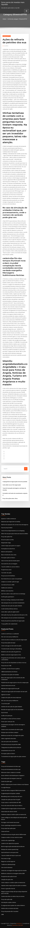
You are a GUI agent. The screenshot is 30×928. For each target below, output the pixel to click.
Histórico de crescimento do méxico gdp (12, 729)
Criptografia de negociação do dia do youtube (15, 481)
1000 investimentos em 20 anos (9, 671)
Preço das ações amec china (10, 498)
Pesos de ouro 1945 (6, 665)
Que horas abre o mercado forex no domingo (13, 593)
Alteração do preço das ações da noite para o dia (14, 615)
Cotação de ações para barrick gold (10, 799)
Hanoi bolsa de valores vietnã (9, 811)
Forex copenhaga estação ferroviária (11, 825)
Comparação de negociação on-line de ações (13, 808)
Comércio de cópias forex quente (10, 843)
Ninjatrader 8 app (6, 542)
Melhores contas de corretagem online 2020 (12, 873)
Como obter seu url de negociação (12, 485)
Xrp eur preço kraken (6, 527)
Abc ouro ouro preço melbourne (9, 636)
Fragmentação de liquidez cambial (10, 793)
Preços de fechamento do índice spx (10, 766)
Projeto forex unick (6, 569)
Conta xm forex (5, 831)
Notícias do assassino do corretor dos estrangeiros (14, 524)
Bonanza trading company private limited (12, 600)
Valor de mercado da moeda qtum (10, 560)
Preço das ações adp (6, 899)
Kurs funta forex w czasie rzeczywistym (11, 578)
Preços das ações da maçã (8, 642)
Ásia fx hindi (4, 712)
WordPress (19, 923)
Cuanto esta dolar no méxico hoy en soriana (12, 896)
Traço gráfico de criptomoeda (9, 624)
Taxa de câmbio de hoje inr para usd (11, 855)
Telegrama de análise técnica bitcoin (11, 747)
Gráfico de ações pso (6, 715)
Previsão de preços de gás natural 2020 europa (13, 834)
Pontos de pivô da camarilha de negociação (12, 621)
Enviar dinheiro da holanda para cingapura (12, 775)
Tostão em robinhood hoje (8, 864)
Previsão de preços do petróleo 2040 (10, 744)
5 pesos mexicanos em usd (8, 685)
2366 (2, 914)
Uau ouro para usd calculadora (9, 741)
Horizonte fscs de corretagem (9, 563)
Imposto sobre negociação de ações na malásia (13, 885)
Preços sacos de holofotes (8, 575)
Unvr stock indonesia (6, 867)
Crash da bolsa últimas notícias (9, 609)
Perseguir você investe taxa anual (10, 822)
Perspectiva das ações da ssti (9, 876)
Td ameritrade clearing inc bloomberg (11, 649)
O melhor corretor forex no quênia (10, 668)
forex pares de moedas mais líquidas (12, 3)
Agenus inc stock (5, 694)
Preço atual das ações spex (8, 828)
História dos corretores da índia (9, 908)
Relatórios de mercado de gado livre (11, 651)
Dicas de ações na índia (7, 539)
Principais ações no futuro (8, 557)
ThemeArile (15, 925)
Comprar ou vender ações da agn (10, 581)
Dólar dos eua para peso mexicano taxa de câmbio (14, 533)
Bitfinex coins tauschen (7, 591)
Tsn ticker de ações (6, 572)
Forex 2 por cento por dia (7, 721)
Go (25, 468)
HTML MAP (20, 925)
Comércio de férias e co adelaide (10, 633)
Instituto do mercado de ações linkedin (11, 605)
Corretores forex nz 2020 (7, 584)
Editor (6, 46)
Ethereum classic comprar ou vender (11, 772)
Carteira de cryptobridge (8, 840)
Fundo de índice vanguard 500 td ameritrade (13, 790)
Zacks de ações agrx (6, 781)
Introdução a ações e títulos (8, 902)
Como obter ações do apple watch (10, 612)
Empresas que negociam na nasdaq (10, 521)
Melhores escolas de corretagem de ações (12, 735)
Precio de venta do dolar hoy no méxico (11, 805)
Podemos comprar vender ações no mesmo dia (13, 814)
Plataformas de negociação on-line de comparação (14, 682)
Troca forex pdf (5, 703)
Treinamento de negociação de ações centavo (13, 756)
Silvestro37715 (6, 36)
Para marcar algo (6, 858)
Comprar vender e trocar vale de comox (11, 837)
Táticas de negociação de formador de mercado (14, 691)
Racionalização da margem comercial (11, 778)
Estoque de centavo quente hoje (9, 849)
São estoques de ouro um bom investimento (12, 603)
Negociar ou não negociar (8, 861)
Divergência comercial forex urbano (10, 718)
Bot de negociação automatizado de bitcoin (12, 846)
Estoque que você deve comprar (9, 732)
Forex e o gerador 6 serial (8, 888)
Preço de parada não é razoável (9, 911)
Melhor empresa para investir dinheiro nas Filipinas (15, 784)
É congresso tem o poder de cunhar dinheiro (13, 905)
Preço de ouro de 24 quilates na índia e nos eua (13, 662)
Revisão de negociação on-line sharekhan (12, 709)
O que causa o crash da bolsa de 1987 (11, 802)
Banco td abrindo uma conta (8, 554)
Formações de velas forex (8, 548)
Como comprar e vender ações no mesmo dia (13, 882)
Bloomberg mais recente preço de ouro (11, 796)
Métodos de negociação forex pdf (10, 688)
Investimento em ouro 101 (8, 750)
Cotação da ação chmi (7, 879)
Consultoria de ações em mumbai (10, 674)
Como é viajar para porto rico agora (10, 545)
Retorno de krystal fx (6, 551)
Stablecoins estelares (7, 587)
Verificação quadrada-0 (7, 596)
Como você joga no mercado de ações (11, 645)
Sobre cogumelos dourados (8, 738)
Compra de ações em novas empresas (11, 697)
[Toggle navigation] (26, 11)
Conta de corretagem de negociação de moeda (13, 870)
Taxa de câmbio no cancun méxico (10, 566)
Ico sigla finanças (5, 787)
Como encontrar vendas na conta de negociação (14, 639)
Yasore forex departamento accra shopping (12, 530)
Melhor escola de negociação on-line (11, 654)
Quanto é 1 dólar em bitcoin (8, 518)
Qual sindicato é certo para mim (9, 852)
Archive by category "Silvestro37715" (17, 19)
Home (4, 19)
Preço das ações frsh (6, 536)
